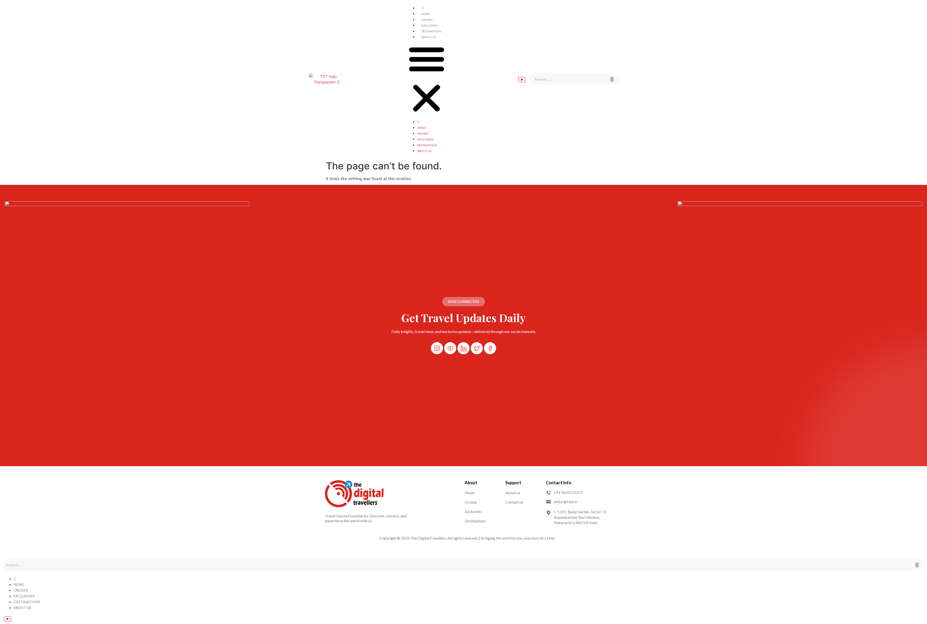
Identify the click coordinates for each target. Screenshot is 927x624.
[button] (426, 79)
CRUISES (427, 19)
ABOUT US (428, 37)
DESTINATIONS (431, 31)
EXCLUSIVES (429, 25)
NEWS (425, 14)
